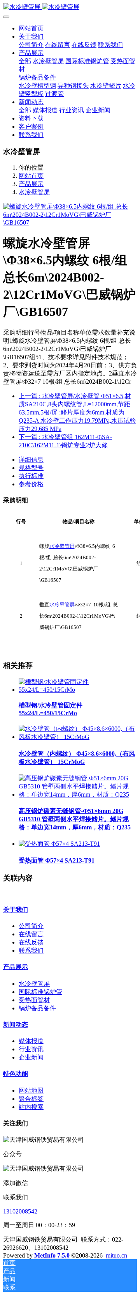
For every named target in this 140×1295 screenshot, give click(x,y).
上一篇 (77, 412)
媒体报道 (31, 1041)
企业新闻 (31, 1057)
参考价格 (31, 484)
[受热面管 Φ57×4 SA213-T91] (59, 843)
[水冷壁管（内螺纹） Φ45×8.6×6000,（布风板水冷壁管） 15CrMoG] (78, 736)
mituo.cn (116, 1255)
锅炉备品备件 (37, 1008)
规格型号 (31, 467)
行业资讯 (31, 1049)
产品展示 (31, 184)
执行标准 (31, 476)
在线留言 (31, 934)
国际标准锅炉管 (40, 992)
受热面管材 (34, 1000)
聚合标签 (31, 1098)
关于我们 (15, 909)
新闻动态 (15, 1024)
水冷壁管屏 (34, 192)
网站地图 (31, 1090)
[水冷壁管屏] (70, 7)
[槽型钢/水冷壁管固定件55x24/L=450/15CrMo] (78, 689)
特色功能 (15, 1073)
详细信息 (31, 459)
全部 (25, 61)
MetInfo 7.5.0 (52, 1255)
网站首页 (31, 28)
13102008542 (20, 1211)
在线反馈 (31, 942)
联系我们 (31, 950)
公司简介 (31, 926)
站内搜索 (31, 1107)
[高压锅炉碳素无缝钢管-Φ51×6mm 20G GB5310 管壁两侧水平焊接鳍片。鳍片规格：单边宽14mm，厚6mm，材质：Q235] (78, 794)
